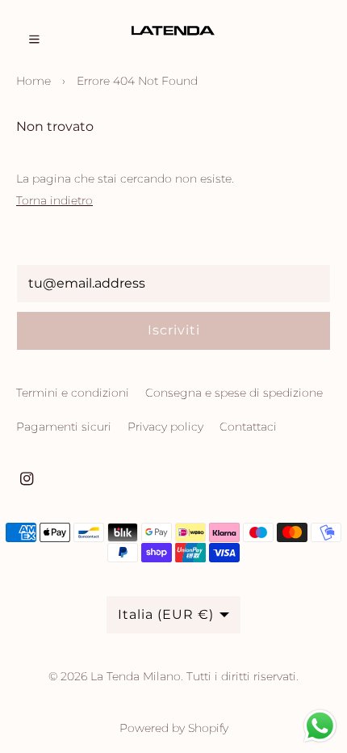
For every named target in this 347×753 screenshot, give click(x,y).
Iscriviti (174, 330)
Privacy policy (165, 426)
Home (33, 81)
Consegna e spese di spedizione (234, 392)
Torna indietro (54, 200)
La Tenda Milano (135, 676)
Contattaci (248, 426)
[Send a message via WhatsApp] (320, 726)
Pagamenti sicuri (63, 426)
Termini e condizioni (72, 392)
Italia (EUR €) (166, 614)
